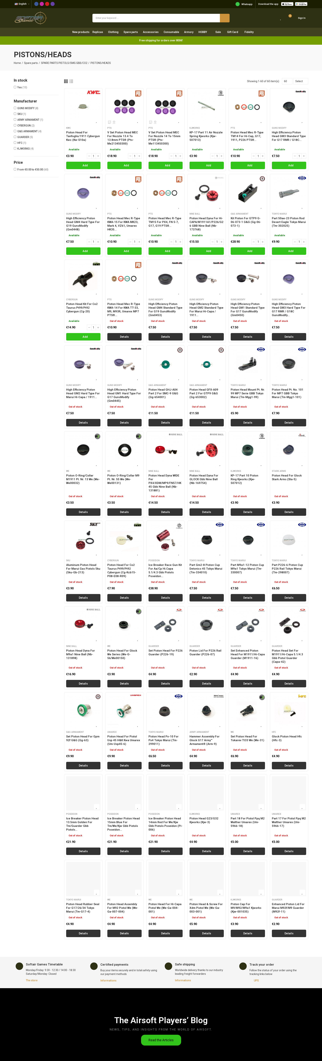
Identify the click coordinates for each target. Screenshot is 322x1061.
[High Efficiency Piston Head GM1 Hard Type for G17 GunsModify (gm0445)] (124, 364)
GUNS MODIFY (27, 108)
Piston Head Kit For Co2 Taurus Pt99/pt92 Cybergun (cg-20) (82, 307)
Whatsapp (247, 4)
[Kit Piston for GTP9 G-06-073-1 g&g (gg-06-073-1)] (248, 193)
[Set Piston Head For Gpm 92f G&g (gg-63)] (83, 711)
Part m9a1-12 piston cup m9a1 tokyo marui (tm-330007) (247, 568)
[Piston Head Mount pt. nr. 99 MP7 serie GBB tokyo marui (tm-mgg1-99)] (248, 364)
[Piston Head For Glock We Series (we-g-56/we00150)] (124, 625)
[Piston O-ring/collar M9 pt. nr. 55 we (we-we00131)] (124, 450)
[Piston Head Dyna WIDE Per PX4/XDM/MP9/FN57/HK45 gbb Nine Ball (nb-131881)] (166, 450)
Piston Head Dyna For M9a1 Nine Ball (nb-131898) (80, 654)
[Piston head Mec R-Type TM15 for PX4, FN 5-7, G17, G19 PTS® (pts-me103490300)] (166, 193)
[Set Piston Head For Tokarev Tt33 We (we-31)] (248, 711)
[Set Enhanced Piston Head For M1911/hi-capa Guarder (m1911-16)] (248, 625)
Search (225, 18)
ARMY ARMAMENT (30, 119)
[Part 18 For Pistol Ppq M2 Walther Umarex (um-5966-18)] (248, 793)
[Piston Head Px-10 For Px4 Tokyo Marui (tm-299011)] (166, 711)
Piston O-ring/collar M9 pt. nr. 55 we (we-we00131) (123, 479)
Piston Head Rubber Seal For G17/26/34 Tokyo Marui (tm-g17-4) (82, 907)
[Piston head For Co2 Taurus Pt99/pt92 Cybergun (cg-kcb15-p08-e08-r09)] (124, 540)
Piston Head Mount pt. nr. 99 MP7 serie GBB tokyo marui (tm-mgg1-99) (248, 393)
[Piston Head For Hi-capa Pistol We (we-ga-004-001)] (166, 879)
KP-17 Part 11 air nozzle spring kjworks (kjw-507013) (206, 136)
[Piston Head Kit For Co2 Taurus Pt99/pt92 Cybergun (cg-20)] (83, 279)
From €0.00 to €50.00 (32, 169)
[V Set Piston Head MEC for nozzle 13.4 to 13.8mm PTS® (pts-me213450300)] (124, 107)
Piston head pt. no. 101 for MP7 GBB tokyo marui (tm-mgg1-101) (287, 393)
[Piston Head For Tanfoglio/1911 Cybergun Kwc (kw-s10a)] (83, 107)
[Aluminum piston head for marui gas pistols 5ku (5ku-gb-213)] (83, 540)
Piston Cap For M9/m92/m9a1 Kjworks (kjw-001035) (246, 907)
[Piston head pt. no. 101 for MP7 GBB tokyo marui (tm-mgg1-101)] (289, 364)
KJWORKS (25, 148)
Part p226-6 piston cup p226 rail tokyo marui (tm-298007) (287, 568)
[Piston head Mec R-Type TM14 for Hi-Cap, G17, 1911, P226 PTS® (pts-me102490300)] (248, 107)
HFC (21, 142)
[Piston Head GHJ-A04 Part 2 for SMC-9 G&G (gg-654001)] (166, 364)
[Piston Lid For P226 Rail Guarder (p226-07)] (207, 625)
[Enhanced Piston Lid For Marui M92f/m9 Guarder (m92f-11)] (289, 879)
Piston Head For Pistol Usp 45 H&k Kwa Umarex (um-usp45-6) (123, 740)
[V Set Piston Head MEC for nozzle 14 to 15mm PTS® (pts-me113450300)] (166, 107)
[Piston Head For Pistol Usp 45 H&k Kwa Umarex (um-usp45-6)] (124, 711)
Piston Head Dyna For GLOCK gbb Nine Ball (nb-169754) (204, 479)
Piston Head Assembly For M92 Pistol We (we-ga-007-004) (122, 907)
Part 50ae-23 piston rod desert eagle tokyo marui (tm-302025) (289, 222)
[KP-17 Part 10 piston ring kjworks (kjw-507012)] (248, 450)
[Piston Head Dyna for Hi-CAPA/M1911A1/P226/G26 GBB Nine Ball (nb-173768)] (207, 193)
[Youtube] (47, 4)
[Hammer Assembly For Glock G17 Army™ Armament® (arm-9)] (207, 711)
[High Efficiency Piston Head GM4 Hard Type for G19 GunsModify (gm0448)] (83, 193)
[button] (161, 1040)
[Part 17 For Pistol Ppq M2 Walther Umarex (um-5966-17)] (289, 793)
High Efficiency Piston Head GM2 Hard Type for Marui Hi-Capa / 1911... (83, 393)
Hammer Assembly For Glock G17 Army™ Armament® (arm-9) (205, 740)
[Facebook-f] (36, 4)
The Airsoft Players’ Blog (161, 1020)
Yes (22, 87)
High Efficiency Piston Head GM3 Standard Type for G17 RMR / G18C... (289, 136)
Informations (108, 980)
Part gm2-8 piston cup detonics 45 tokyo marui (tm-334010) (206, 568)
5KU (21, 114)
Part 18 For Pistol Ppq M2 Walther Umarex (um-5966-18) (248, 822)
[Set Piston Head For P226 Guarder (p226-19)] (166, 625)
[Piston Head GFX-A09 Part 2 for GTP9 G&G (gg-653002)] (207, 364)
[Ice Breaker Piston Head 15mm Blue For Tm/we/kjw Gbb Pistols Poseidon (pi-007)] (124, 793)
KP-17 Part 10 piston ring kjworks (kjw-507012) (244, 479)
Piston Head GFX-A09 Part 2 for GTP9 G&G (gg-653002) (204, 393)
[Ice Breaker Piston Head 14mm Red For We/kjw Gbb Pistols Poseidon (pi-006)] (166, 793)
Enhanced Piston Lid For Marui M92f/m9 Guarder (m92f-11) (288, 907)
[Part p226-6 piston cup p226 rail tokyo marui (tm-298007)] (289, 540)
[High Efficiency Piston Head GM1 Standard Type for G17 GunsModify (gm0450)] (248, 279)
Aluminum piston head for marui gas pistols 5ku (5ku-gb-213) (83, 568)
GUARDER (25, 137)
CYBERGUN (26, 125)
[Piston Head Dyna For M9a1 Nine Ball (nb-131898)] (83, 625)
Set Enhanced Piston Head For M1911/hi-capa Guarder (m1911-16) (248, 654)
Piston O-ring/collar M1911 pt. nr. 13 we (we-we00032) (83, 479)
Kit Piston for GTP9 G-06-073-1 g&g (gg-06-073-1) (246, 222)
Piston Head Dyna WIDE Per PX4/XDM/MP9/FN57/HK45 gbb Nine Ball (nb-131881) (165, 483)
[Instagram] (42, 4)
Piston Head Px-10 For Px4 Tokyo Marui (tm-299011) (164, 740)
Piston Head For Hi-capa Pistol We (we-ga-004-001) (165, 907)
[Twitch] (52, 4)
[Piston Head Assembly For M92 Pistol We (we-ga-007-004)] (124, 879)
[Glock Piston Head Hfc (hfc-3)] (289, 711)
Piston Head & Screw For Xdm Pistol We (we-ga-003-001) (206, 907)
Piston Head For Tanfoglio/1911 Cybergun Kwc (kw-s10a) (83, 136)
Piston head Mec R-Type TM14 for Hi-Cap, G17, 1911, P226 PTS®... (247, 136)
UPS (256, 980)
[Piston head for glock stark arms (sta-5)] (289, 450)
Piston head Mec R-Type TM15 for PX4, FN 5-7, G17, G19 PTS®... (165, 222)
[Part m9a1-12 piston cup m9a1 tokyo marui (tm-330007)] (248, 540)
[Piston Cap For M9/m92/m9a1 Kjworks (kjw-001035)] (248, 879)
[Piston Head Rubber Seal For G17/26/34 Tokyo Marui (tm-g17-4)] (83, 879)
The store (31, 980)
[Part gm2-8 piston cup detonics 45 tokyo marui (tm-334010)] (207, 540)
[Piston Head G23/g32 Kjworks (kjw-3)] (207, 793)
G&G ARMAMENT (29, 131)
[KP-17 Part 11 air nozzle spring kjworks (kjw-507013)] (207, 107)
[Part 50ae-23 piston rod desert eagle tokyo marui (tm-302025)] (289, 193)
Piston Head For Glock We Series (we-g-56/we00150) (122, 654)
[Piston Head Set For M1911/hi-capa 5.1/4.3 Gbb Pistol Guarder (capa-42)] (289, 625)
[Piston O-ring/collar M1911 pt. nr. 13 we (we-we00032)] (83, 450)
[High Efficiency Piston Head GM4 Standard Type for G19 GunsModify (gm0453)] (166, 279)
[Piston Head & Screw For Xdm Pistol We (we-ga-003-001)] (207, 879)
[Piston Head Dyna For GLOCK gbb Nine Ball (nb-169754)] (207, 450)
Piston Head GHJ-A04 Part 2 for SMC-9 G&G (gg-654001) (163, 393)
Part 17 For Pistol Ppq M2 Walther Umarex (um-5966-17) (289, 822)
